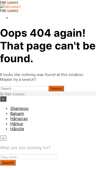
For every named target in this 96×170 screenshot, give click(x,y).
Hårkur (16, 123)
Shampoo (19, 108)
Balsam (17, 113)
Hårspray (19, 118)
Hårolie (17, 128)
